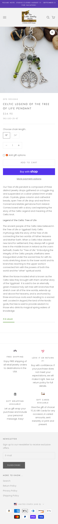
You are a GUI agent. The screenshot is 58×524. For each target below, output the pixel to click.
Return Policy (9, 485)
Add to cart (29, 162)
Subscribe (14, 465)
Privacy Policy (10, 490)
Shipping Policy (11, 495)
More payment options (29, 178)
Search (6, 480)
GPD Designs (10, 99)
